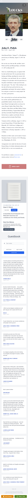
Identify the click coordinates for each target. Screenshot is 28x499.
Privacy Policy (10, 493)
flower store (17, 157)
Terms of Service (18, 493)
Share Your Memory (8, 229)
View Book (6, 210)
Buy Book (14, 210)
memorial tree (18, 155)
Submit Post (14, 252)
